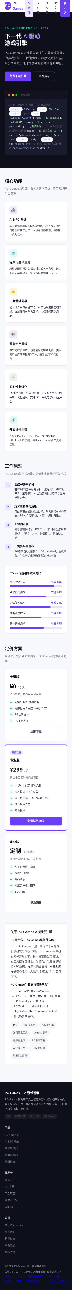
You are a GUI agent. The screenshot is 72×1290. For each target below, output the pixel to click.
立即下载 (36, 731)
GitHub (9, 1206)
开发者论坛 (11, 1200)
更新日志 (10, 1161)
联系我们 (10, 1245)
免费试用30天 (36, 820)
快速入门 (10, 1180)
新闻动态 (10, 1238)
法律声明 (19, 1279)
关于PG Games (14, 1225)
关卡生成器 (11, 1148)
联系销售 (36, 902)
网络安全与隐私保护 (35, 1279)
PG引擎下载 (12, 1134)
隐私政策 (10, 1252)
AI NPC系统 (12, 1141)
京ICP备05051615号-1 (58, 1279)
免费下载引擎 (18, 76)
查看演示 (44, 76)
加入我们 (10, 1231)
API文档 (9, 1186)
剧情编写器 (11, 1155)
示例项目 (10, 1193)
